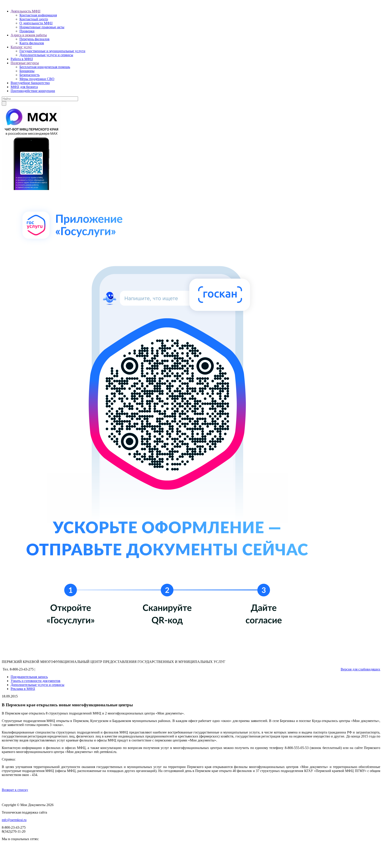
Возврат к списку (15, 790)
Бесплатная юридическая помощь (44, 67)
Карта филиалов (31, 43)
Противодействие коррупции (33, 91)
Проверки (26, 31)
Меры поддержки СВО (36, 79)
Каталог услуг (21, 47)
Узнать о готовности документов (35, 681)
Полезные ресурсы (25, 63)
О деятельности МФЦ (36, 23)
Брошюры (26, 71)
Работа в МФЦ (22, 59)
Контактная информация (38, 15)
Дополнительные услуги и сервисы (46, 55)
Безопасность (29, 75)
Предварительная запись (29, 677)
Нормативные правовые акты (41, 27)
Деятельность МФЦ (25, 11)
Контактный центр (33, 19)
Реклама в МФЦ (23, 689)
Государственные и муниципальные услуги (52, 51)
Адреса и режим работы (29, 35)
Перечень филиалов (34, 39)
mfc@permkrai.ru (14, 820)
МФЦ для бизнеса (24, 87)
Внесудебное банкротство (30, 83)
